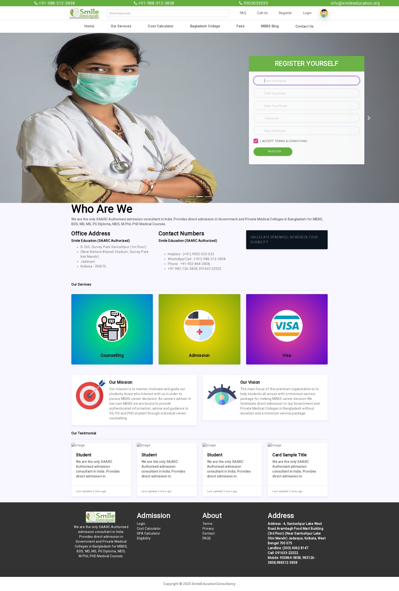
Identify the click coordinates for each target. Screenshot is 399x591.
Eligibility (144, 538)
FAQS (207, 538)
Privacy (208, 528)
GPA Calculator (148, 533)
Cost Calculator (149, 528)
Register (285, 13)
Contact (209, 533)
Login (307, 13)
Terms (208, 524)
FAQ (243, 13)
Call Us (262, 13)
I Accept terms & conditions (283, 141)
